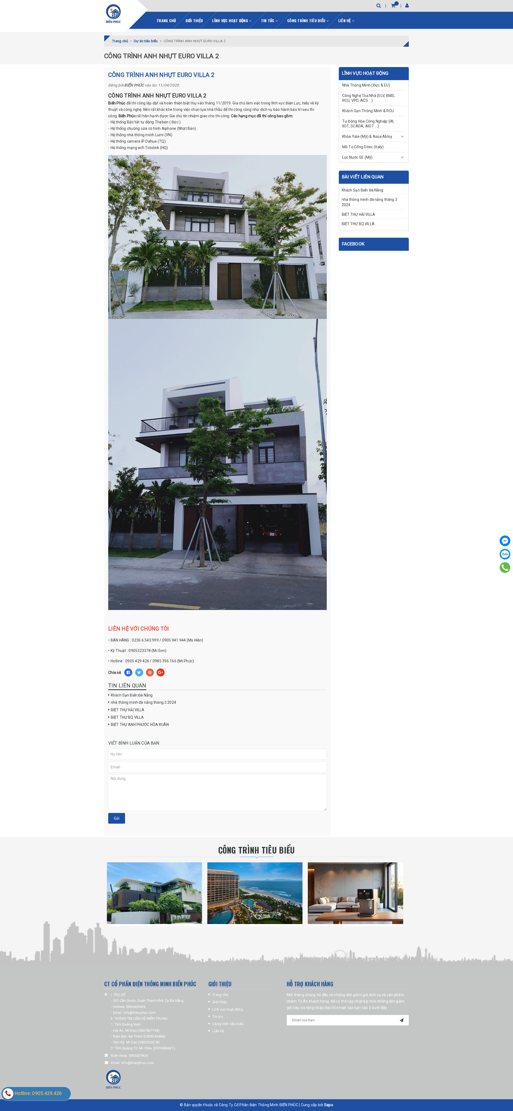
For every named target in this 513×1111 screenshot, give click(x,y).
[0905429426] (505, 567)
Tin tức (268, 20)
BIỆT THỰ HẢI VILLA (128, 710)
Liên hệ (345, 20)
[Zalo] (505, 554)
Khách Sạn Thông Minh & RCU (368, 111)
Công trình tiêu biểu (306, 20)
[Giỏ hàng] (393, 5)
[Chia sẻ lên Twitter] (139, 672)
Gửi (116, 818)
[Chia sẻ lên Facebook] (128, 672)
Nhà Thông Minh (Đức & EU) (366, 85)
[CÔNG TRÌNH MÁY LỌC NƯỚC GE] (355, 893)
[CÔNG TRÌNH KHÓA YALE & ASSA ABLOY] (254, 893)
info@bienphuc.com (137, 1063)
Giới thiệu (194, 20)
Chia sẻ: (115, 672)
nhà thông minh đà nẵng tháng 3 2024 (143, 702)
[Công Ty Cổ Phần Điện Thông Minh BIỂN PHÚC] (113, 13)
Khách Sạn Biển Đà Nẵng (132, 695)
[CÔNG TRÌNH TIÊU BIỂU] (154, 893)
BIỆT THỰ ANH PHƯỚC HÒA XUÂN (140, 724)
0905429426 (138, 1056)
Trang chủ (166, 20)
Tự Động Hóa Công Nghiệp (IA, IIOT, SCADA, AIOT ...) (368, 123)
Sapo (328, 1105)
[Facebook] (505, 540)
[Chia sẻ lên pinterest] (150, 672)
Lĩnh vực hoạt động (230, 20)
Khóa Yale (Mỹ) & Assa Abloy (367, 136)
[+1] (161, 672)
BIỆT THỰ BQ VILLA (127, 717)
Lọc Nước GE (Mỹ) (357, 157)
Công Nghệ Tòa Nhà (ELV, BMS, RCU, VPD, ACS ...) (368, 98)
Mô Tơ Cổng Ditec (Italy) (363, 147)
